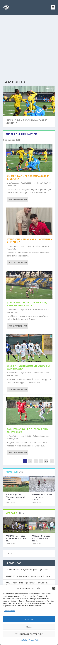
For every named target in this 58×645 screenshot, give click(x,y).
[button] (54, 588)
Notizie (14, 249)
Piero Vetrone (14, 246)
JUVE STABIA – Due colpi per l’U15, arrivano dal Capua (27, 304)
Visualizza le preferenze (29, 634)
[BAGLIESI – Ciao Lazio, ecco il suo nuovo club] (29, 411)
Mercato (45, 246)
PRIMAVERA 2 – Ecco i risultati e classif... (42, 497)
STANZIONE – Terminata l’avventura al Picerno (29, 241)
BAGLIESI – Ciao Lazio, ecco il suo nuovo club (27, 430)
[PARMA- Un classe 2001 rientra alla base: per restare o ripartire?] (42, 525)
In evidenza (37, 183)
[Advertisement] (29, 45)
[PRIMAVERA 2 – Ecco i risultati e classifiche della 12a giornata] (42, 483)
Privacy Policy (34, 640)
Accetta (29, 619)
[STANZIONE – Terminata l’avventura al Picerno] (29, 221)
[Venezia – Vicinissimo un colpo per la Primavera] (29, 348)
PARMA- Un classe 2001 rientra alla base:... (41, 538)
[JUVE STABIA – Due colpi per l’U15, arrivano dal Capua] (29, 285)
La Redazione (14, 183)
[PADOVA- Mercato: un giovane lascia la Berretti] (16, 525)
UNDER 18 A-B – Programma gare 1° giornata (26, 122)
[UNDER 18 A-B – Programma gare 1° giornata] (29, 158)
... (41, 461)
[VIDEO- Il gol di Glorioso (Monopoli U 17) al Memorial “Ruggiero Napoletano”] (16, 483)
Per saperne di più (18, 199)
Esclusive (36, 309)
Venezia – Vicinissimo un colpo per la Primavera (28, 367)
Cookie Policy (22, 640)
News (15, 185)
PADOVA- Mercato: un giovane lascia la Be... (16, 538)
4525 (46, 463)
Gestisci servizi (9, 611)
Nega (29, 626)
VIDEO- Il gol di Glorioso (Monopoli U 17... (15, 497)
